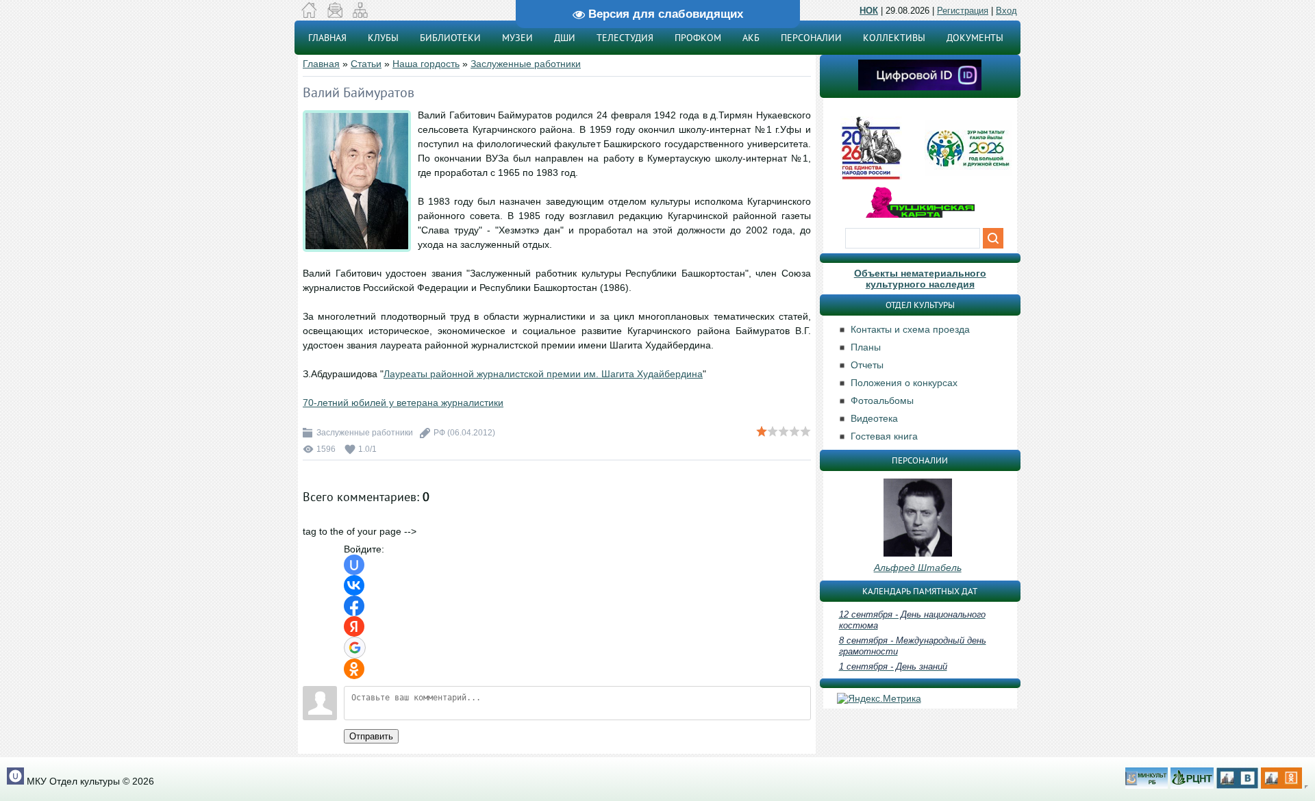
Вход (1006, 10)
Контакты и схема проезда (910, 329)
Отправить (371, 736)
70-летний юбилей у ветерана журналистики (403, 402)
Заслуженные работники (526, 63)
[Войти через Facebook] (354, 606)
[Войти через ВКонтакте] (354, 585)
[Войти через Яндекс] (354, 626)
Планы (866, 347)
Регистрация (962, 10)
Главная (321, 63)
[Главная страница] (309, 14)
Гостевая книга (884, 436)
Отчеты (867, 364)
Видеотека (874, 418)
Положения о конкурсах (904, 382)
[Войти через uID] (354, 565)
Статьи (366, 63)
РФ (439, 432)
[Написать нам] (334, 14)
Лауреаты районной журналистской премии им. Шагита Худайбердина (543, 373)
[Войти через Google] (355, 648)
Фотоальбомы (882, 400)
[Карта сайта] (360, 14)
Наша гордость (426, 63)
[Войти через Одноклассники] (354, 669)
